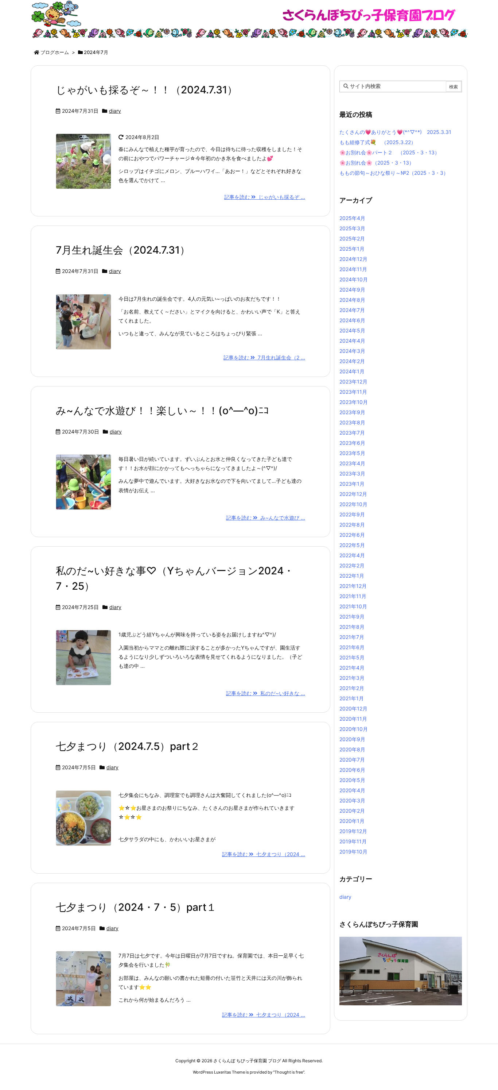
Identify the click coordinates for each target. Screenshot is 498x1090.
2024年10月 (353, 279)
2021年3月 (352, 678)
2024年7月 (352, 310)
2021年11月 (352, 596)
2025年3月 (352, 228)
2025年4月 (352, 218)
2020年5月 (352, 780)
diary (115, 111)
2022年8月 (352, 524)
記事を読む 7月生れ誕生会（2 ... (264, 357)
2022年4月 (352, 555)
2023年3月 (352, 473)
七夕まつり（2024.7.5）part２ (128, 746)
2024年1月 (352, 371)
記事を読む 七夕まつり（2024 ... (263, 854)
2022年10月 (353, 504)
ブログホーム (54, 52)
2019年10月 (353, 851)
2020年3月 (352, 800)
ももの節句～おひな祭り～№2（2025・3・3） (393, 173)
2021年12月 (353, 586)
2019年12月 (353, 831)
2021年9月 (352, 616)
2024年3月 (352, 351)
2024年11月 (353, 269)
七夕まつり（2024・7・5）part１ (136, 907)
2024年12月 (353, 259)
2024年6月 (352, 320)
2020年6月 (352, 770)
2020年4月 (352, 790)
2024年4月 (352, 341)
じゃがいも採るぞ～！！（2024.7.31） (146, 90)
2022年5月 (352, 545)
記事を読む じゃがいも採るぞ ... (264, 197)
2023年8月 (352, 422)
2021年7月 (351, 637)
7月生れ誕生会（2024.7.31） (123, 250)
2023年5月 (352, 453)
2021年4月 (352, 668)
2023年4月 (352, 463)
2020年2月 (352, 811)
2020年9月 (352, 739)
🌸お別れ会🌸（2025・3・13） (376, 162)
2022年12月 (353, 494)
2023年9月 (352, 412)
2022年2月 (352, 565)
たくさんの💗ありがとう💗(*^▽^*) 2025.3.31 (395, 132)
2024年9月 (352, 289)
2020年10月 (353, 729)
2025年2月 (352, 238)
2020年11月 (353, 719)
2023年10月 (353, 402)
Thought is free (289, 1072)
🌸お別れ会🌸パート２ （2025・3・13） (389, 152)
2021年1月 (351, 698)
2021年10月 (353, 606)
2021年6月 (352, 647)
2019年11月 (353, 841)
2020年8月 (352, 749)
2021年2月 (351, 688)
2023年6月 (352, 443)
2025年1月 (352, 249)
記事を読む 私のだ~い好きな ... (265, 693)
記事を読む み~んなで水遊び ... (265, 518)
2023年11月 (353, 392)
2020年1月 (352, 821)
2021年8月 (352, 627)
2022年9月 (352, 514)
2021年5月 (352, 657)
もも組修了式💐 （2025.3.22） (377, 142)
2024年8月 (352, 300)
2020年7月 (352, 759)
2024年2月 (352, 361)
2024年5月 (352, 330)
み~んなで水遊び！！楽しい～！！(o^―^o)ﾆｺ (162, 410)
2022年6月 (352, 535)
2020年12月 (353, 708)
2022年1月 (351, 576)
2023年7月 (352, 433)
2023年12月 (353, 381)
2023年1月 (352, 484)
